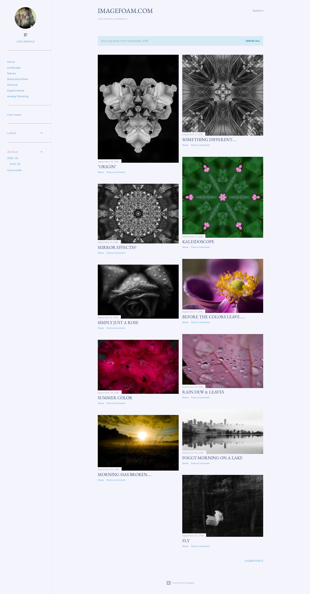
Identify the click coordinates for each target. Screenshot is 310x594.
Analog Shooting (18, 96)
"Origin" (107, 166)
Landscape (13, 67)
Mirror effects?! (117, 247)
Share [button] (101, 172)
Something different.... (209, 139)
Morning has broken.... (125, 474)
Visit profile (26, 41)
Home (11, 62)
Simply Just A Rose (118, 322)
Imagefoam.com (125, 10)
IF (25, 34)
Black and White (17, 79)
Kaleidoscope (198, 241)
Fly (185, 540)
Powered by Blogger (183, 582)
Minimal (12, 84)
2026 (12, 158)
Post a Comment (116, 172)
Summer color (115, 397)
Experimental (15, 90)
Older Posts (254, 560)
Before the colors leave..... (213, 317)
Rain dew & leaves (203, 392)
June (14, 163)
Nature (11, 73)
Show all (253, 41)
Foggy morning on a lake (212, 458)
